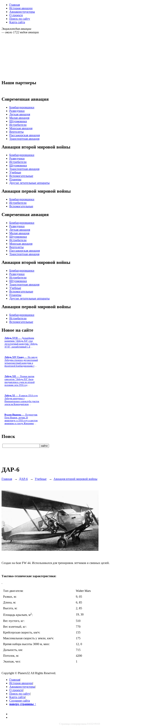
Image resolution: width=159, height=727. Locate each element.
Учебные (15, 172)
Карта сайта (17, 22)
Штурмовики (18, 121)
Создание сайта (19, 700)
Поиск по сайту (19, 18)
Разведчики (17, 110)
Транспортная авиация (24, 138)
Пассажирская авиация (24, 135)
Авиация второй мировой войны (75, 479)
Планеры (15, 179)
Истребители (18, 124)
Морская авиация (20, 128)
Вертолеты (16, 131)
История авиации (21, 8)
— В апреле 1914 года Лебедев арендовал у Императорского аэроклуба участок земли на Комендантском (21, 400)
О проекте (16, 15)
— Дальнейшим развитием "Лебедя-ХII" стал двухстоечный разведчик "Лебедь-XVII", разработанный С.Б (21, 342)
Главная (14, 4)
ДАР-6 (23, 479)
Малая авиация (19, 117)
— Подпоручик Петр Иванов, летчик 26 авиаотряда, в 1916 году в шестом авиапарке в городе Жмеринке (21, 419)
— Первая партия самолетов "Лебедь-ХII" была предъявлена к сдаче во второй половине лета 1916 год (19, 380)
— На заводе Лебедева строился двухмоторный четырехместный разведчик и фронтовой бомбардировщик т (21, 361)
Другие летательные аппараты (29, 183)
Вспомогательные (21, 176)
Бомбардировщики (21, 107)
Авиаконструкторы (22, 11)
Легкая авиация (19, 114)
